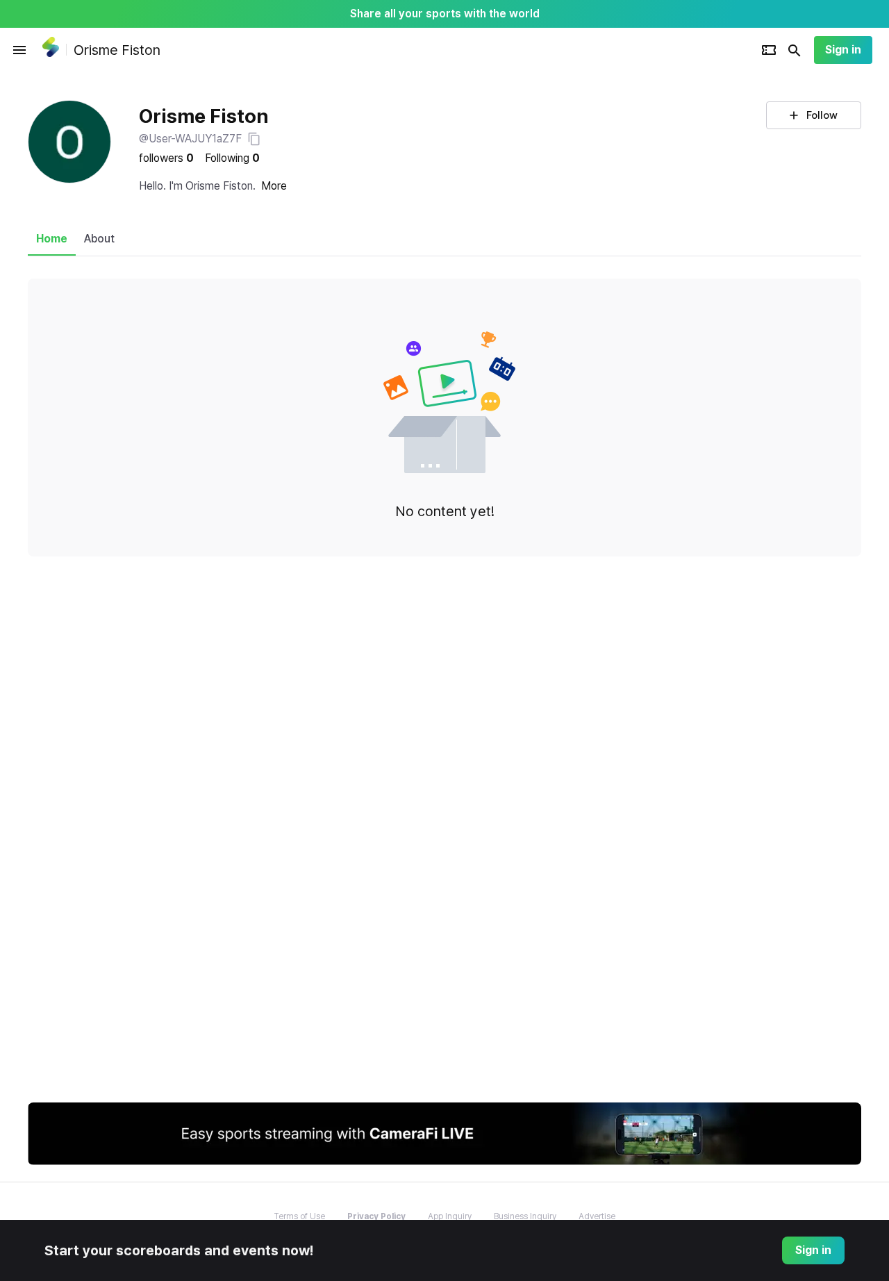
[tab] (52, 239)
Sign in (843, 49)
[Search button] (794, 50)
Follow (822, 115)
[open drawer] (19, 50)
